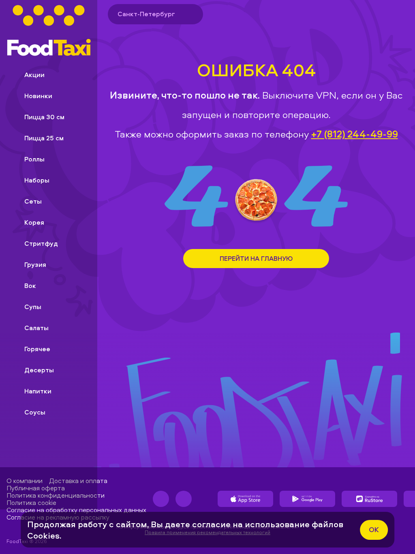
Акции (34, 74)
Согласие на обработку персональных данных (76, 509)
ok (374, 529)
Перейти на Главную (256, 258)
